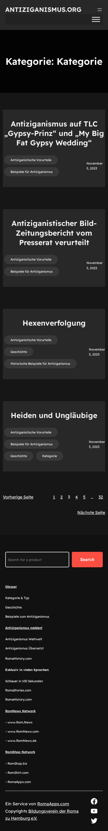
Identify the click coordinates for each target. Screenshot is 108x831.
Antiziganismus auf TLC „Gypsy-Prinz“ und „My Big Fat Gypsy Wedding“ (54, 133)
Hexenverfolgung (54, 322)
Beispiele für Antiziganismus (31, 172)
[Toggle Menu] (96, 19)
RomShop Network (20, 752)
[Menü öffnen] (99, 10)
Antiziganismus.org (43, 9)
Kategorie (49, 456)
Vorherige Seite (18, 497)
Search (87, 559)
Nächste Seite (91, 512)
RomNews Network (20, 711)
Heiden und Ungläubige (54, 415)
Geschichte (18, 352)
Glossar (11, 587)
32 (101, 497)
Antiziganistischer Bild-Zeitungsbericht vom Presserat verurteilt (54, 233)
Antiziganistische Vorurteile (30, 160)
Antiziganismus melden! (23, 628)
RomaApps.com (53, 803)
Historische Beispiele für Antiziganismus (40, 364)
